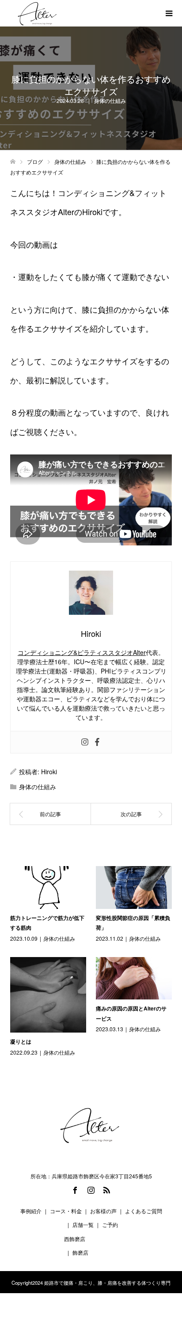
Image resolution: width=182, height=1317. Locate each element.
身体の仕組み (110, 100)
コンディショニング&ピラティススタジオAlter (82, 652)
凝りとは (20, 1041)
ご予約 (110, 1224)
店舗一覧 (83, 1224)
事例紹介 (31, 1211)
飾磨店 (80, 1252)
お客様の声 (103, 1211)
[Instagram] (85, 742)
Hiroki (49, 771)
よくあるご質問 (143, 1211)
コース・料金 (66, 1211)
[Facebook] (97, 742)
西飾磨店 (74, 1238)
